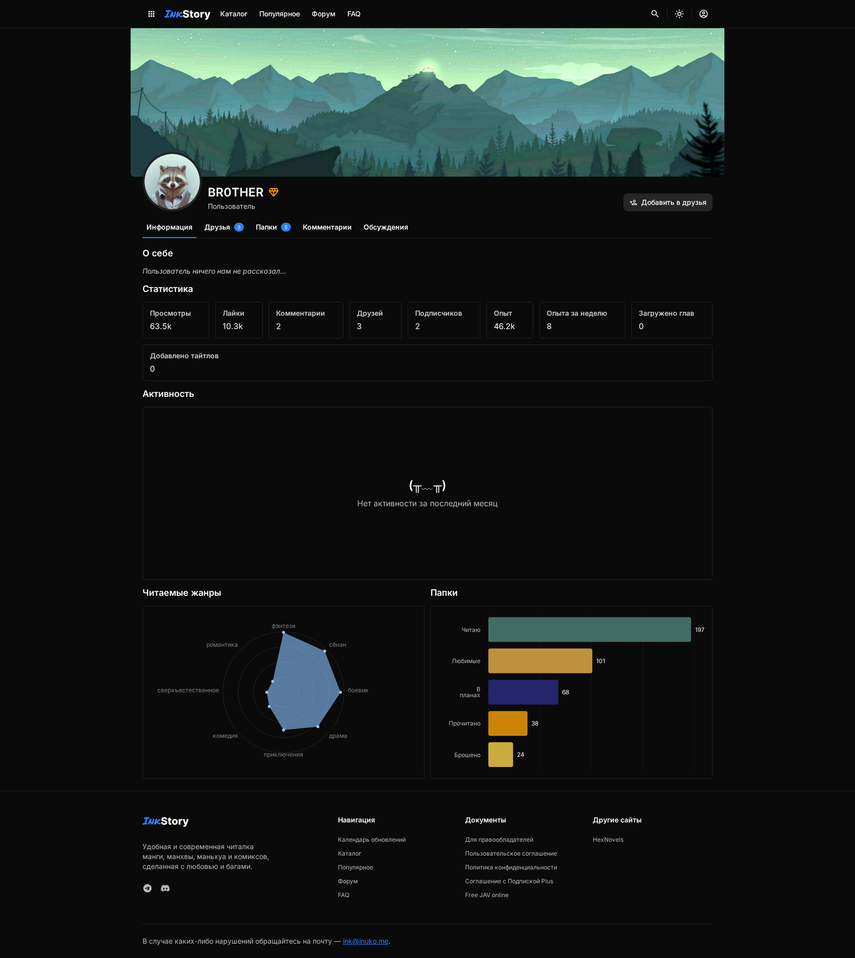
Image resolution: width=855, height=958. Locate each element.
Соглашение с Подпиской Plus (509, 881)
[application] (571, 692)
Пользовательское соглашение (511, 853)
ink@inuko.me (365, 941)
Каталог (233, 13)
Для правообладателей (499, 839)
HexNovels (608, 839)
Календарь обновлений (372, 839)
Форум (323, 13)
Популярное (279, 13)
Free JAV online (487, 895)
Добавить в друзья (674, 202)
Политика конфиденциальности (511, 867)
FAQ (354, 13)
